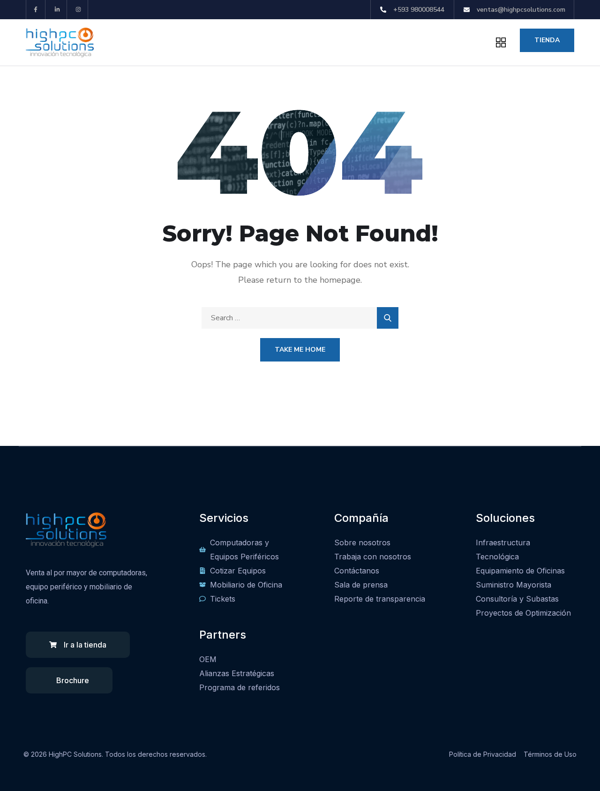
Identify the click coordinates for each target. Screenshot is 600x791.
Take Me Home (300, 349)
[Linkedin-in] (57, 9)
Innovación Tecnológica (185, 42)
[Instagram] (79, 9)
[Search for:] (300, 318)
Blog (379, 42)
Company (270, 42)
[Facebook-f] (35, 9)
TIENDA (547, 40)
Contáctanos (430, 42)
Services (328, 42)
